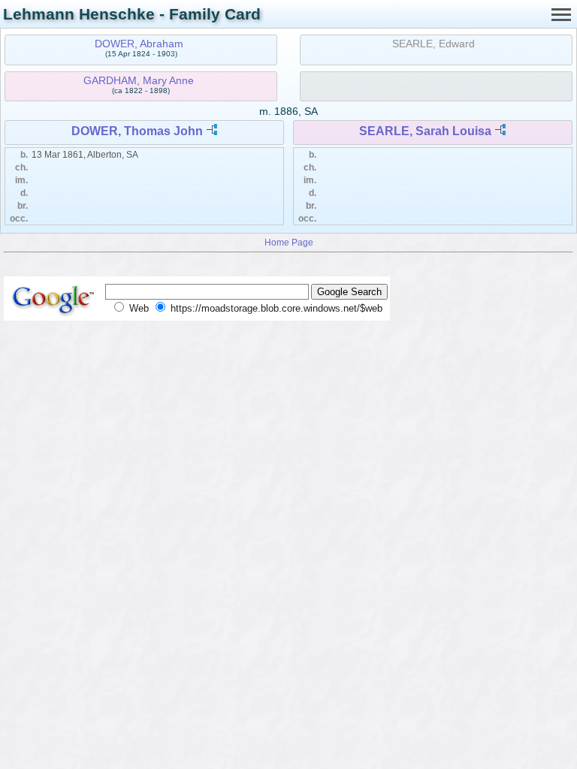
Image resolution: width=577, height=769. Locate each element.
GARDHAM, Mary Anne (138, 80)
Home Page (288, 242)
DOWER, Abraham (139, 44)
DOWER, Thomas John (137, 131)
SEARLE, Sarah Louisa (425, 131)
